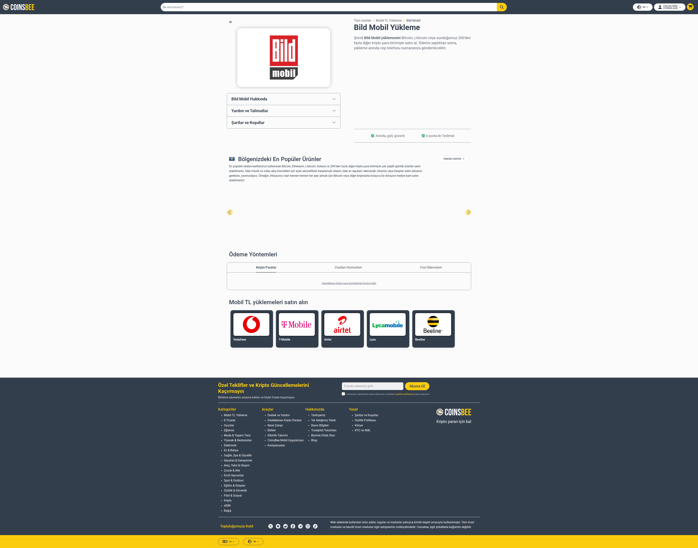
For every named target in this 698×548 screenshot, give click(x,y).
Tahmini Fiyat (364, 87)
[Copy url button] (230, 22)
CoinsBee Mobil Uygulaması (286, 440)
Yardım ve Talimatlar (249, 110)
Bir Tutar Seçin (364, 71)
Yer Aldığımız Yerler (323, 420)
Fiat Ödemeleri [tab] (431, 267)
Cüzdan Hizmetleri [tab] (348, 267)
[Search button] (502, 7)
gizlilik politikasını (405, 394)
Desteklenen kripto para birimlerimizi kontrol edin (349, 283)
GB (254, 541)
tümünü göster (452, 159)
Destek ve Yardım (279, 415)
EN (644, 7)
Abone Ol (417, 386)
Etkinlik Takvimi (278, 435)
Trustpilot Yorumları (323, 430)
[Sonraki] (468, 212)
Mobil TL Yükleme (389, 20)
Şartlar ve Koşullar (247, 122)
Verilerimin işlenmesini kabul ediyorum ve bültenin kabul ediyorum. (388, 394)
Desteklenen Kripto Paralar (285, 420)
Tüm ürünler (362, 20)
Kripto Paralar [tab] (266, 267)
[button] (690, 6)
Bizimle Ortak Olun (323, 435)
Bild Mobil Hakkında (249, 99)
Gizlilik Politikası (365, 420)
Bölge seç (361, 55)
